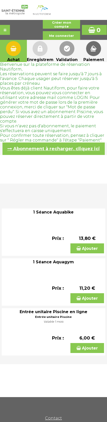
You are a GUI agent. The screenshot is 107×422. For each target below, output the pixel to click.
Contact (53, 418)
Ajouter (90, 248)
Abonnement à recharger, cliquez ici (56, 148)
